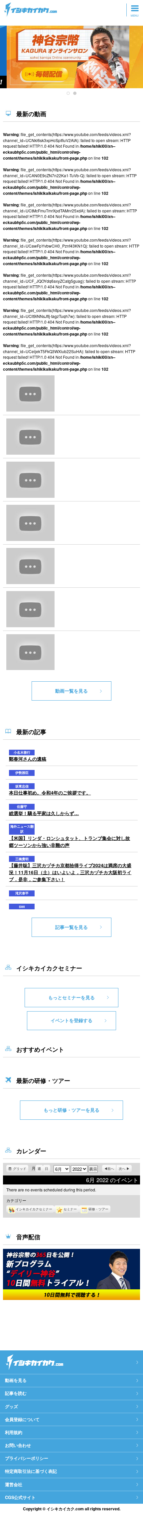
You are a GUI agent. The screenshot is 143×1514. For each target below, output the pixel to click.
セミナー (70, 1209)
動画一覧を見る (71, 690)
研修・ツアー (98, 1209)
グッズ (11, 1406)
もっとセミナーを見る (71, 997)
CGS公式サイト (20, 1497)
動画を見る (16, 1380)
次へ (122, 1168)
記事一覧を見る (71, 927)
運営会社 (13, 1484)
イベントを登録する (71, 1020)
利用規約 (13, 1432)
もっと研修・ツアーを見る (71, 1109)
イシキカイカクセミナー (34, 1209)
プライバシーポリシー (26, 1458)
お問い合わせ (18, 1445)
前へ (110, 1168)
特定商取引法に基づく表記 (31, 1471)
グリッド (20, 1169)
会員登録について (22, 1419)
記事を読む (16, 1393)
